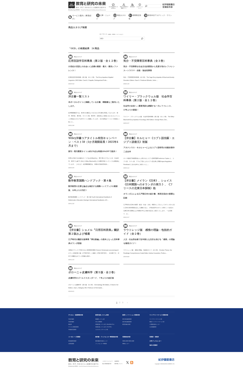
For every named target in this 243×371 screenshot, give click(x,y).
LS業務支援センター (155, 324)
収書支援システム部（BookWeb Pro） (105, 324)
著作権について (118, 363)
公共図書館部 (153, 327)
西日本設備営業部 (127, 321)
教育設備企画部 (126, 324)
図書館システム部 (100, 319)
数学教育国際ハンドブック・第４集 (89, 180)
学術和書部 (71, 321)
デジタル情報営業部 (73, 327)
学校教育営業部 (72, 329)
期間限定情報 (135, 17)
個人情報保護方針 (106, 363)
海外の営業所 (153, 345)
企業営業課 (71, 343)
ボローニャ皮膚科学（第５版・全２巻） (92, 272)
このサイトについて (107, 361)
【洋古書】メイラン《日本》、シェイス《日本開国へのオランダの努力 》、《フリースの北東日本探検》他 (148, 184)
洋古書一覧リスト (79, 96)
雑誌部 (70, 324)
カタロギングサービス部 (101, 329)
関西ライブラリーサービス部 (157, 321)
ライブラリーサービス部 (156, 319)
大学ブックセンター (155, 341)
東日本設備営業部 (127, 319)
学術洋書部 (71, 319)
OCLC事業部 (98, 321)
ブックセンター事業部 (101, 343)
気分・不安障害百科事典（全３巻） (144, 60)
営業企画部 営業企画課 (128, 341)
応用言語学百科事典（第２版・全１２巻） (93, 60)
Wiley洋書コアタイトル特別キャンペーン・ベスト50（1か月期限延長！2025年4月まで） (93, 141)
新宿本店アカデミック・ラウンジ (158, 17)
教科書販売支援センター (101, 341)
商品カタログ (119, 17)
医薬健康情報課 (72, 341)
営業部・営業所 (154, 337)
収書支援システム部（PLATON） (103, 327)
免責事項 (116, 361)
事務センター (125, 343)
